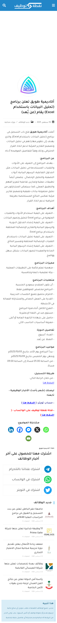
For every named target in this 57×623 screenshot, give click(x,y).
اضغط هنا (48, 383)
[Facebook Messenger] (28, 430)
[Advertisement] (28, 40)
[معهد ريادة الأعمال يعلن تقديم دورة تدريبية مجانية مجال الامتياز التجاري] (49, 550)
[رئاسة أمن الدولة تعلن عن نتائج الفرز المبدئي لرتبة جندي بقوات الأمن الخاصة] (49, 585)
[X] (37, 430)
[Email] (28, 438)
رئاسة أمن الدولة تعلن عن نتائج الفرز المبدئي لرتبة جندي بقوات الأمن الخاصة (25, 583)
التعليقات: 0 (26, 521)
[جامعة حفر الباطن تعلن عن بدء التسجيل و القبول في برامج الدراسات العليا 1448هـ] (49, 515)
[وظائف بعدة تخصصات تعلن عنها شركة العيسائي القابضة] (49, 567)
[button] (53, 5)
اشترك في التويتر (28, 490)
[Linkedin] (11, 430)
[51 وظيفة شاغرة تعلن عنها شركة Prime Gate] (49, 532)
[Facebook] (20, 430)
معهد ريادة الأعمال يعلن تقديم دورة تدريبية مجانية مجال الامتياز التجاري (24, 548)
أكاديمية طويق (44, 448)
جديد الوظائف (24, 122)
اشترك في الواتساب (26, 479)
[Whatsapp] (46, 430)
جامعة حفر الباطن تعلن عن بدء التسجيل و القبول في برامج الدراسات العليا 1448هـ (25, 513)
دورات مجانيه (10, 122)
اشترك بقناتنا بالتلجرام (24, 469)
